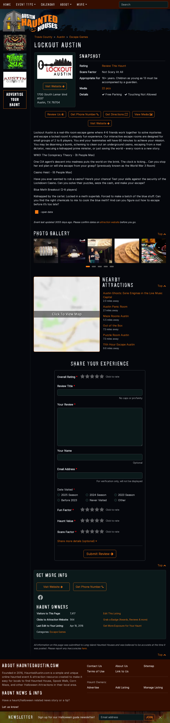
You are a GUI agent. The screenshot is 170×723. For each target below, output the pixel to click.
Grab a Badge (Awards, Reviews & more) (125, 619)
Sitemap (149, 666)
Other (122, 500)
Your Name (64, 450)
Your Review (66, 404)
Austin (61, 37)
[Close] (160, 717)
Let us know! (10, 707)
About (64, 4)
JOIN (149, 717)
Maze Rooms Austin (116, 316)
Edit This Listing (112, 613)
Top (160, 234)
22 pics (106, 88)
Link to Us (121, 671)
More (81, 4)
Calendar (48, 4)
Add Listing (122, 687)
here (84, 648)
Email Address (67, 469)
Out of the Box (113, 325)
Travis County (43, 37)
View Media (142, 114)
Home (7, 4)
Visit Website (53, 86)
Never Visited (98, 500)
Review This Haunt (114, 65)
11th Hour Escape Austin (119, 344)
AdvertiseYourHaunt (14, 99)
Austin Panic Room (115, 306)
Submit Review (98, 554)
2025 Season (69, 495)
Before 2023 (69, 500)
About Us (121, 666)
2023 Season (126, 495)
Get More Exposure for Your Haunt (122, 625)
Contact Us (94, 666)
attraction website (109, 222)
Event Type (24, 4)
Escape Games (78, 37)
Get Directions (115, 114)
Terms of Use (95, 671)
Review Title (66, 386)
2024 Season (98, 495)
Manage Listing (153, 687)
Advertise (93, 687)
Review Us (54, 114)
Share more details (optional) (76, 541)
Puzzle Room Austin (116, 335)
